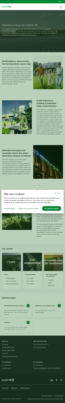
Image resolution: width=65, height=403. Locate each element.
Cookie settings (9, 208)
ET (56, 193)
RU (59, 193)
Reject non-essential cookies (29, 208)
